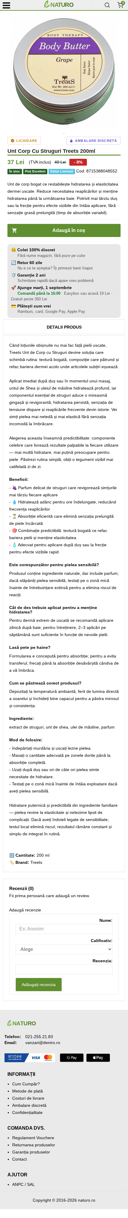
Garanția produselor (31, 1152)
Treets (36, 862)
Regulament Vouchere (33, 1137)
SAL (31, 1184)
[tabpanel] (64, 71)
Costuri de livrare (28, 1098)
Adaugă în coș (68, 230)
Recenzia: (103, 960)
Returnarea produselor (33, 1144)
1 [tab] (64, 134)
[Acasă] (67, 5)
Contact (19, 1159)
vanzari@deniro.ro (42, 1042)
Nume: (106, 920)
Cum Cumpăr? (26, 1084)
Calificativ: (102, 940)
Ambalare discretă (29, 1105)
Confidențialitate (27, 1112)
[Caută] (107, 5)
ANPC (18, 1184)
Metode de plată (27, 1091)
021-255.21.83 (39, 1036)
